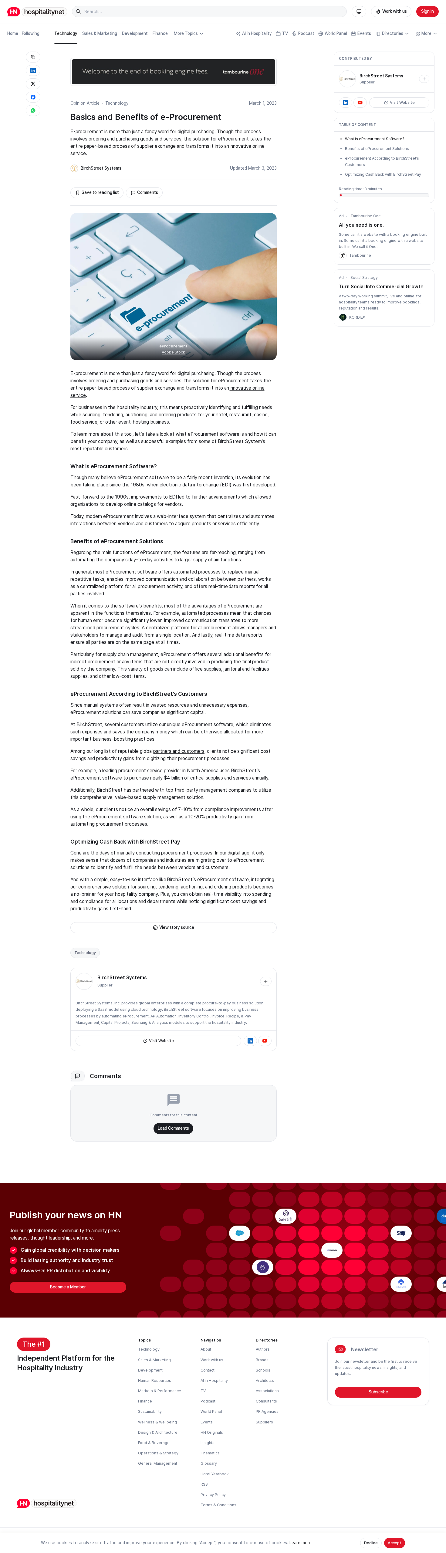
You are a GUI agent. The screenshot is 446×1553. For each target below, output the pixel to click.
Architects (265, 1380)
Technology (65, 33)
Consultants (266, 1401)
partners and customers (178, 751)
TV (285, 33)
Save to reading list (100, 192)
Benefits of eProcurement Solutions (377, 148)
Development (135, 33)
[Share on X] (33, 83)
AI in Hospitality (257, 33)
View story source (176, 927)
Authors (263, 1349)
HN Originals (212, 1432)
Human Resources (154, 1380)
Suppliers (264, 1422)
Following (30, 33)
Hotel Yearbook (215, 1474)
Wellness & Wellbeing (157, 1422)
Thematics (210, 1453)
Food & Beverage (154, 1442)
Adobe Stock (173, 352)
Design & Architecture (157, 1432)
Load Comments (173, 1128)
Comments (147, 192)
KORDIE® (357, 317)
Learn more (300, 1542)
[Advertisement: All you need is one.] (343, 255)
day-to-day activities (151, 560)
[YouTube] (265, 1041)
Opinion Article (85, 103)
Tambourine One (365, 216)
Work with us (394, 11)
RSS (204, 1484)
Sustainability (150, 1411)
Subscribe (378, 1391)
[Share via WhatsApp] (33, 110)
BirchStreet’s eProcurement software (208, 879)
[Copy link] (33, 57)
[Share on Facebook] (33, 97)
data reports (241, 586)
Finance (160, 33)
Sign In (427, 11)
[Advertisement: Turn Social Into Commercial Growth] (343, 317)
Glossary (209, 1463)
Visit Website (161, 1040)
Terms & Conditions (218, 1505)
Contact (208, 1370)
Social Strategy (364, 277)
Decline (371, 1543)
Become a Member (68, 1286)
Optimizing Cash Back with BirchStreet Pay (383, 174)
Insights (208, 1442)
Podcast (306, 33)
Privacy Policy (213, 1494)
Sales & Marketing (99, 33)
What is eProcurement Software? (374, 139)
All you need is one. (361, 225)
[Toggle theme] (359, 11)
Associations (267, 1391)
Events (364, 33)
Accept (394, 1543)
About (206, 1349)
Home (12, 33)
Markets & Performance (159, 1391)
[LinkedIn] (250, 1041)
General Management (157, 1463)
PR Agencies (267, 1411)
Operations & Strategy (158, 1453)
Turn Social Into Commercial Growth (381, 286)
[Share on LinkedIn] (33, 70)
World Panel (336, 33)
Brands (262, 1360)
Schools (263, 1370)
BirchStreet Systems (101, 168)
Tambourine (360, 255)
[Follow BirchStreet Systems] (266, 981)
